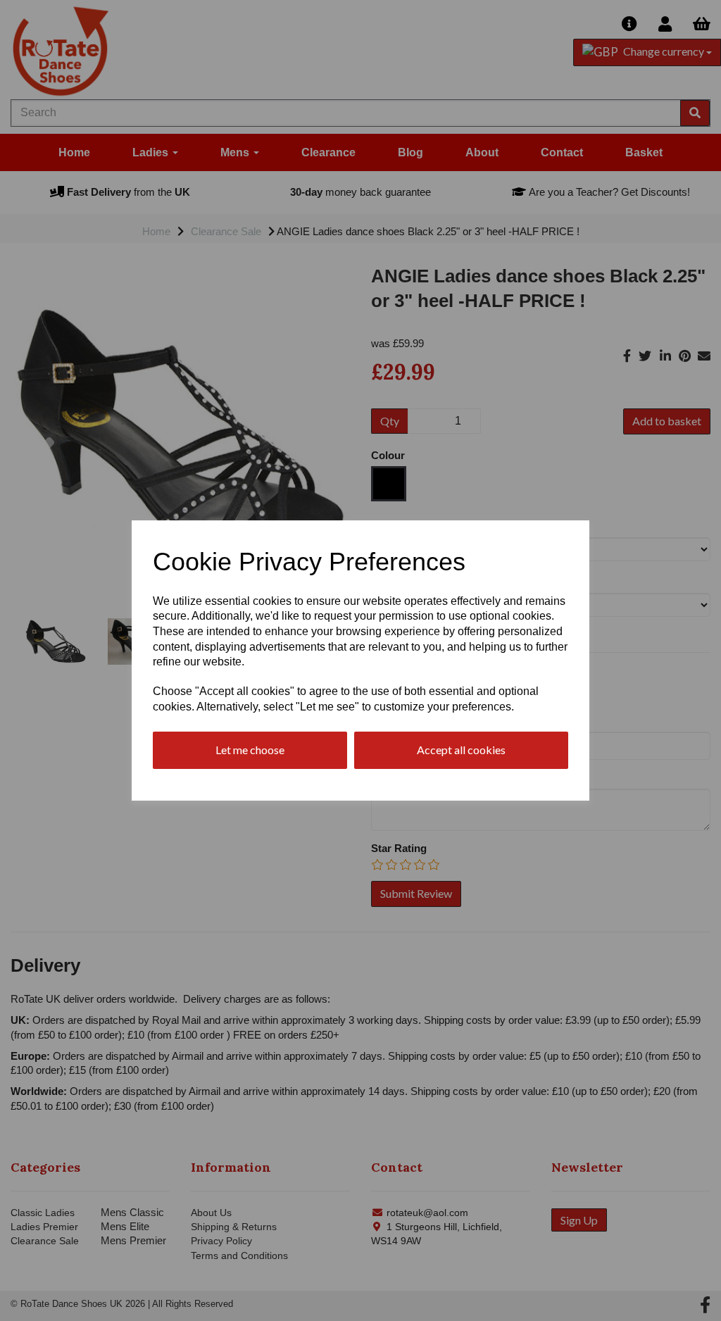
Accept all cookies (461, 749)
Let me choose (249, 749)
